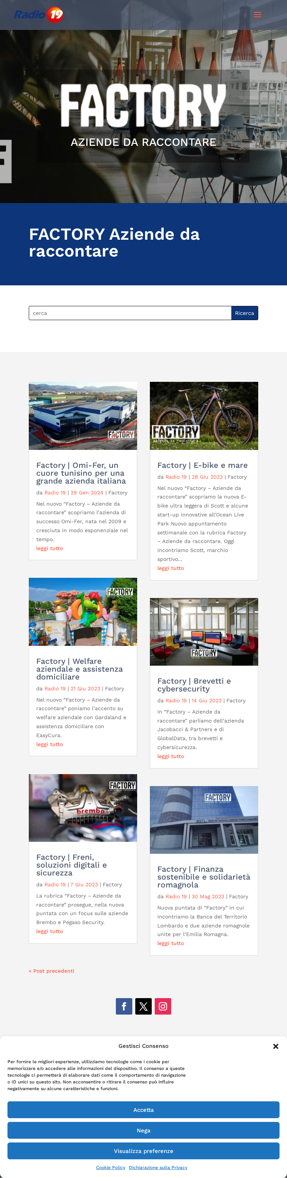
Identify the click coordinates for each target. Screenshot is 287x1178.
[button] (276, 1046)
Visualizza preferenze (143, 1151)
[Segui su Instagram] (163, 1006)
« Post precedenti (51, 971)
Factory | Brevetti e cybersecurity (194, 684)
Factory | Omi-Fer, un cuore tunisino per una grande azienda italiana (81, 472)
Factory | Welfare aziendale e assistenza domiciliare (79, 668)
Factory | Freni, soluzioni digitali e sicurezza (71, 864)
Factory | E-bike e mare (202, 465)
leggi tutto (49, 548)
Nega (144, 1130)
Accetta (143, 1110)
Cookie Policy (110, 1167)
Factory (117, 493)
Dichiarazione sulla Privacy (158, 1167)
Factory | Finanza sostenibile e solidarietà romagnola (203, 876)
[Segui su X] (143, 1006)
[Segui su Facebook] (124, 1006)
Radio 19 (55, 493)
